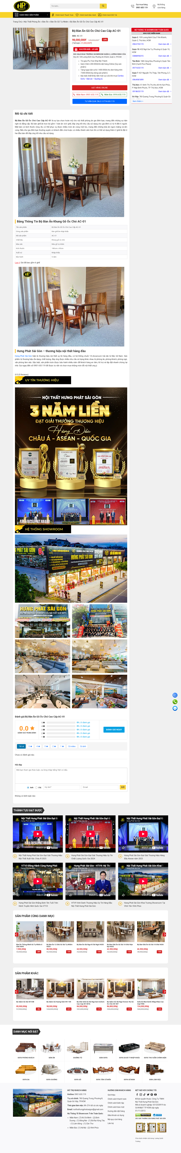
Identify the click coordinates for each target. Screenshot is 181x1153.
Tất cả (21, 746)
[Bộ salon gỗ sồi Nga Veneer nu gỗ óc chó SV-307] (120, 989)
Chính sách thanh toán (64, 15)
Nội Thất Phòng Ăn (32, 22)
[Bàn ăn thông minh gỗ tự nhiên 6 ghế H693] (30, 931)
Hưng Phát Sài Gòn (23, 356)
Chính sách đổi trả (109, 15)
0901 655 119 (141, 7)
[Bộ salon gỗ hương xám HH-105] (60, 989)
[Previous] (16, 939)
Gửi (122, 787)
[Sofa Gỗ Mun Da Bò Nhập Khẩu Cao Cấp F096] (151, 989)
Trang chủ (17, 22)
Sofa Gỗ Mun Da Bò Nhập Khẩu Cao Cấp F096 (150, 1003)
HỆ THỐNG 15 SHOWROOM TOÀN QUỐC (151, 30)
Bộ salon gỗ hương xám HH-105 (59, 1002)
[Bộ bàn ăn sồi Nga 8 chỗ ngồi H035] (90, 931)
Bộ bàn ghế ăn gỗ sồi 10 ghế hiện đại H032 (120, 946)
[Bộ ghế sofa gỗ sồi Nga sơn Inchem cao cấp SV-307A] (90, 989)
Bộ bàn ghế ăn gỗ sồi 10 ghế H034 (150, 945)
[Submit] (103, 6)
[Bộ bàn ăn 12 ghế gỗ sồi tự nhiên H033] (60, 931)
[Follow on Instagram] (141, 1094)
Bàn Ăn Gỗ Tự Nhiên (59, 22)
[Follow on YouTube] (155, 1094)
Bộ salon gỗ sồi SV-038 (25, 1002)
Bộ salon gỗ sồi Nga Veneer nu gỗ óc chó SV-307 (120, 1003)
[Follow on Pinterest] (152, 1094)
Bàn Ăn (45, 22)
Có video (72, 746)
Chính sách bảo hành (88, 15)
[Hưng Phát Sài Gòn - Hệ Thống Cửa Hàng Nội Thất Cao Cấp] (29, 6)
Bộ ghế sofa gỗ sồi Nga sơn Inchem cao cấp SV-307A (90, 1003)
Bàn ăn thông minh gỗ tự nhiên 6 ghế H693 (29, 946)
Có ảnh (83, 746)
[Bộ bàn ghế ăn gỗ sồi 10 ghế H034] (151, 931)
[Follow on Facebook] (137, 1094)
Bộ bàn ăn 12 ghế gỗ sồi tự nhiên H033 (59, 946)
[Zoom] (16, 66)
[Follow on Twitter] (148, 1094)
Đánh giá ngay (114, 729)
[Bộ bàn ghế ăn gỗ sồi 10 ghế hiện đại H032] (120, 931)
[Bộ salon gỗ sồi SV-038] (30, 989)
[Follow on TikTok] (144, 1094)
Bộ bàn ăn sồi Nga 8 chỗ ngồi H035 (90, 945)
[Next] (165, 939)
